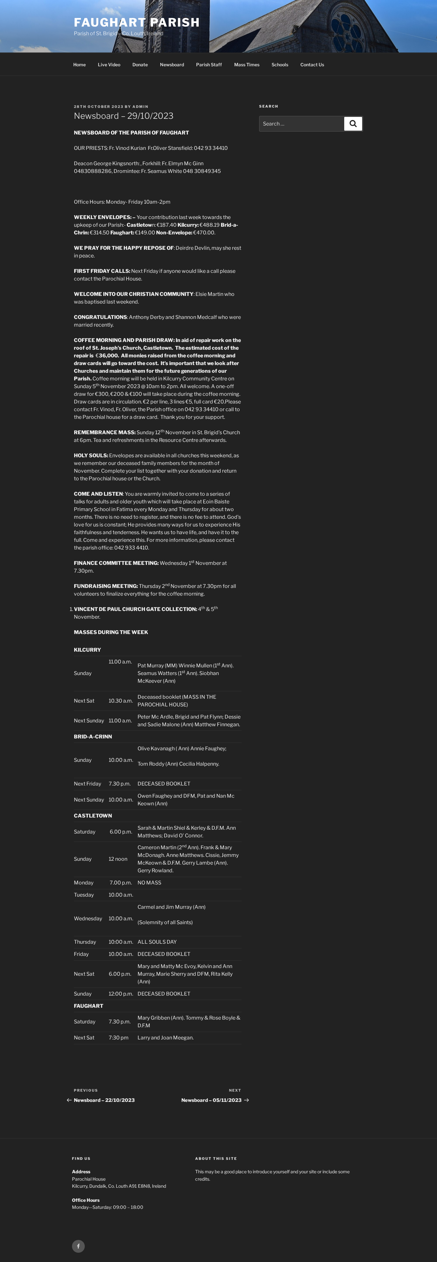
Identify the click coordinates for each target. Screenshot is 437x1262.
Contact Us (312, 64)
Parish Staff (209, 64)
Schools (280, 64)
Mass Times (246, 64)
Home (79, 64)
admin (140, 106)
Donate (140, 64)
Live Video (109, 64)
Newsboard (172, 64)
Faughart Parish (137, 22)
